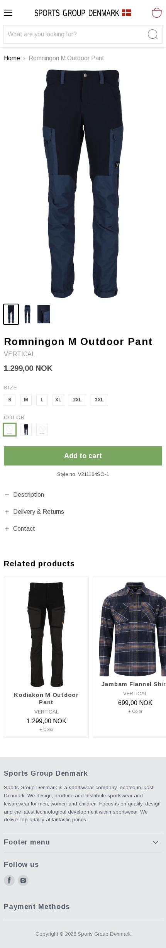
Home (12, 58)
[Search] (152, 34)
